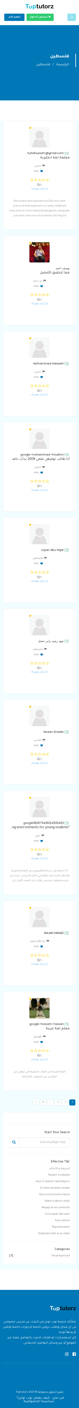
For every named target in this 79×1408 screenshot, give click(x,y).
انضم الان (14, 17)
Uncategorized (61, 1256)
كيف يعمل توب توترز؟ (33, 1398)
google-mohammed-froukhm (42, 455)
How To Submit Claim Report (53, 1181)
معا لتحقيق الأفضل (55, 273)
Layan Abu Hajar (52, 550)
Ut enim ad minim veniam (55, 1188)
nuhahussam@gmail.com (45, 153)
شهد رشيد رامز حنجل (51, 641)
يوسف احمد (63, 268)
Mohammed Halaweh (48, 363)
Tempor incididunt (59, 1175)
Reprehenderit (61, 1227)
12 (43, 1102)
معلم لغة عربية (58, 1028)
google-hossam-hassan (46, 1024)
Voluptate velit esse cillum (54, 1233)
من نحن (58, 1398)
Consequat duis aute (57, 1214)
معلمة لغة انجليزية (55, 158)
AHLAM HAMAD (54, 933)
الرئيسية (62, 64)
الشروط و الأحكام (60, 1168)
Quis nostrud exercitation (54, 1194)
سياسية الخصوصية (38, 1401)
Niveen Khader (54, 732)
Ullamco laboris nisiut (57, 1201)
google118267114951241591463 (43, 823)
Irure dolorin (62, 1220)
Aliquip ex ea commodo (56, 1207)
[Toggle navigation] (71, 17)
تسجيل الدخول (39, 17)
